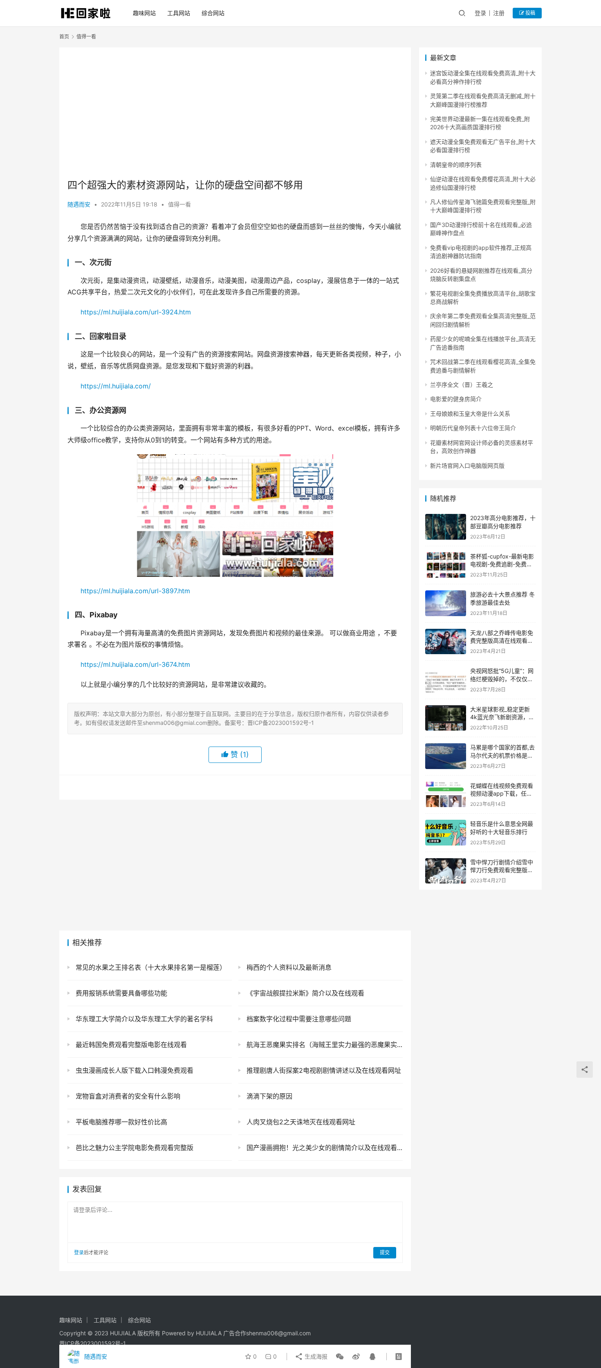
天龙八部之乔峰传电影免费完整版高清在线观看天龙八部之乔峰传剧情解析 (501, 640)
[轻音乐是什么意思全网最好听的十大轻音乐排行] (445, 832)
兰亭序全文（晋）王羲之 (461, 384)
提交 (385, 1252)
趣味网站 (144, 12)
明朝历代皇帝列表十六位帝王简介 (473, 427)
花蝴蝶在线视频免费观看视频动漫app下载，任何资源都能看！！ (501, 793)
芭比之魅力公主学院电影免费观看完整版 (133, 1148)
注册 (499, 12)
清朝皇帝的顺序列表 (456, 164)
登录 (480, 12)
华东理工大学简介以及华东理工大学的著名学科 (143, 1019)
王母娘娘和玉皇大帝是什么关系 (470, 413)
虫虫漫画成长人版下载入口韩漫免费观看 (133, 1070)
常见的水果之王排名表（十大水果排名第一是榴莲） (150, 967)
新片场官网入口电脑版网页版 (467, 465)
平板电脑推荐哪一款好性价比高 (120, 1122)
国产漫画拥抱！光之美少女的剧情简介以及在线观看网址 (323, 1148)
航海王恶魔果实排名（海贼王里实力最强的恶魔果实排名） (323, 1045)
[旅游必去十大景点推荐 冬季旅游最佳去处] (445, 603)
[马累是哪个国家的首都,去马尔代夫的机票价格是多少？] (445, 756)
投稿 (529, 13)
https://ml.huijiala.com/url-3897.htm (135, 591)
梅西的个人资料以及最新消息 (288, 967)
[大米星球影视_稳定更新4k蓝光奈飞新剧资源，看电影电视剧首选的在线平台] (445, 718)
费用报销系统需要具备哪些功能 (120, 993)
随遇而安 (78, 204)
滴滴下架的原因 (268, 1096)
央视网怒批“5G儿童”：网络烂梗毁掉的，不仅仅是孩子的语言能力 (502, 678)
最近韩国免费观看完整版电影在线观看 (130, 1045)
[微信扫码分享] (339, 1356)
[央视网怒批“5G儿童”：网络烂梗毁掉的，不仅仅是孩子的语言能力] (445, 680)
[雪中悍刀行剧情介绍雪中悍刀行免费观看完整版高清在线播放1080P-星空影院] (445, 871)
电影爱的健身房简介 (456, 398)
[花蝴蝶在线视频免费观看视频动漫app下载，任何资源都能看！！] (445, 794)
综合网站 (213, 12)
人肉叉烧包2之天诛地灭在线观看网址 (299, 1122)
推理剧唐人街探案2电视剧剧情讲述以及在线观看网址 (322, 1070)
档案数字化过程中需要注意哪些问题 (297, 1019)
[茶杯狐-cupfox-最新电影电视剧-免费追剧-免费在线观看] (445, 565)
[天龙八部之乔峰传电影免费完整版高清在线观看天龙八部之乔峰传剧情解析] (445, 642)
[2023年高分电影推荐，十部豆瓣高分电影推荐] (445, 527)
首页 (64, 37)
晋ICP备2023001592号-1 (92, 1343)
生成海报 (315, 1356)
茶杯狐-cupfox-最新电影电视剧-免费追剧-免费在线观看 (502, 564)
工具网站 (178, 12)
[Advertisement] (235, 113)
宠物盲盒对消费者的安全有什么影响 (127, 1096)
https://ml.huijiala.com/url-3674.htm (135, 664)
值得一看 (179, 204)
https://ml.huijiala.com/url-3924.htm (136, 312)
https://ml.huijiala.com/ (116, 386)
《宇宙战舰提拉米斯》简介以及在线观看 (304, 993)
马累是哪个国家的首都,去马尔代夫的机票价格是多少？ (502, 755)
